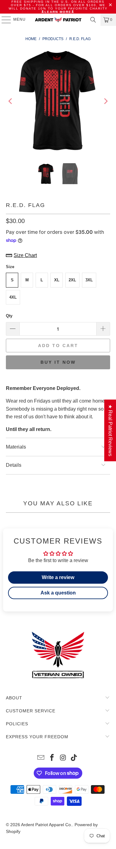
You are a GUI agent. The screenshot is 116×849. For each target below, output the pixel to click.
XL (56, 280)
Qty (9, 315)
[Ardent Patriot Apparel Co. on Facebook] (52, 758)
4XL (13, 297)
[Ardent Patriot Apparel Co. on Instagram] (63, 758)
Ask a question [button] (58, 592)
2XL (72, 280)
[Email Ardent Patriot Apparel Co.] (41, 758)
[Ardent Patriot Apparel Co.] (58, 20)
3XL (89, 280)
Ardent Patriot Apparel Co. (46, 824)
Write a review (58, 577)
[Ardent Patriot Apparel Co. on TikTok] (74, 758)
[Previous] (10, 101)
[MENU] (3, 20)
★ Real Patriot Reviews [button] (110, 430)
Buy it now (58, 362)
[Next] (105, 101)
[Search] (93, 20)
